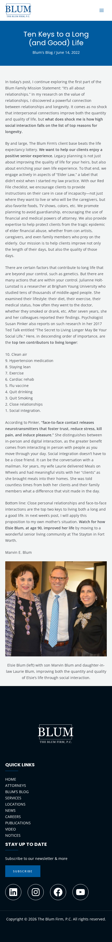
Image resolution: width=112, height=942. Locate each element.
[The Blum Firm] (18, 10)
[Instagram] (36, 892)
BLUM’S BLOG (17, 791)
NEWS (10, 810)
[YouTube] (80, 892)
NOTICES (13, 835)
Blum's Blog (43, 52)
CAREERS (13, 816)
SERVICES (13, 797)
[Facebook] (58, 892)
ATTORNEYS (15, 785)
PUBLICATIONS (18, 822)
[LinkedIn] (13, 892)
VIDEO (10, 829)
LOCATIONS (15, 804)
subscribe (23, 871)
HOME (10, 779)
